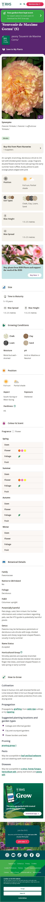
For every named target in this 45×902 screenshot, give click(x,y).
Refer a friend (15, 872)
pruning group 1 (9, 745)
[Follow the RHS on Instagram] (7, 855)
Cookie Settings (22, 898)
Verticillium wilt (9, 771)
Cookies (33, 864)
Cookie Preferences (10, 868)
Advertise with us (26, 872)
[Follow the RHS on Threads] (26, 855)
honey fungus (34, 769)
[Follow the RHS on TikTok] (19, 855)
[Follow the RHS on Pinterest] (38, 855)
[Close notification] (43, 10)
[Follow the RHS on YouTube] (13, 855)
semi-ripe (31, 709)
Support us (12, 864)
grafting (18, 709)
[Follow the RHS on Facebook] (32, 855)
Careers (6, 872)
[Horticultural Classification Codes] (21, 652)
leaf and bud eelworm (31, 755)
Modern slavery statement (33, 868)
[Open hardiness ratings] (15, 406)
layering (10, 712)
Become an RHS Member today (22, 836)
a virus (24, 769)
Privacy (27, 864)
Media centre (37, 872)
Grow (24, 795)
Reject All (22, 893)
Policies (20, 868)
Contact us (20, 864)
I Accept (22, 889)
